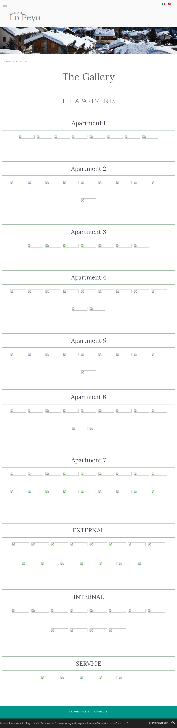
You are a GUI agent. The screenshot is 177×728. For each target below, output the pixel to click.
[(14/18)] (88, 497)
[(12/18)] (53, 497)
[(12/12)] (117, 637)
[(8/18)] (141, 480)
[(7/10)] (123, 188)
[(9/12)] (59, 637)
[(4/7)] (88, 251)
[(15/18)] (106, 497)
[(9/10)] (159, 188)
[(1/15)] (20, 551)
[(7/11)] (123, 297)
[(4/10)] (71, 188)
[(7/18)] (123, 480)
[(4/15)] (78, 551)
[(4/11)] (71, 297)
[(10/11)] (79, 315)
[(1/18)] (18, 480)
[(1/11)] (18, 297)
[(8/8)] (150, 143)
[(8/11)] (141, 297)
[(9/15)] (30, 570)
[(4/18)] (71, 480)
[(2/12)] (40, 617)
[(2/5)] (69, 684)
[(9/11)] (159, 297)
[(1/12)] (20, 617)
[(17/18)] (141, 497)
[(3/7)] (71, 251)
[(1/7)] (35, 251)
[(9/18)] (159, 480)
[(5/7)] (106, 251)
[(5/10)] (88, 188)
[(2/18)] (35, 480)
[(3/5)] (88, 684)
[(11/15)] (69, 570)
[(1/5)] (49, 684)
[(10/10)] (88, 206)
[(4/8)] (79, 143)
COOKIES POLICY (79, 711)
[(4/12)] (78, 617)
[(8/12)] (156, 617)
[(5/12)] (98, 617)
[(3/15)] (59, 551)
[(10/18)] (18, 497)
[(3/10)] (53, 188)
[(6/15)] (117, 551)
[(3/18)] (53, 480)
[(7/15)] (136, 551)
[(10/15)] (49, 570)
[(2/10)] (35, 188)
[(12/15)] (88, 570)
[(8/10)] (141, 188)
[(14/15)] (127, 570)
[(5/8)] (97, 143)
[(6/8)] (115, 143)
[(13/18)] (71, 497)
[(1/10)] (18, 188)
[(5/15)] (98, 551)
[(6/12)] (117, 617)
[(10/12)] (78, 637)
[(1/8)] (26, 143)
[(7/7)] (141, 251)
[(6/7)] (123, 251)
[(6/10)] (106, 188)
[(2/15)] (40, 551)
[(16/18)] (123, 497)
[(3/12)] (59, 617)
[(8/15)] (156, 551)
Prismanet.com (160, 723)
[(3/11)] (53, 297)
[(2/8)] (44, 143)
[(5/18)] (88, 480)
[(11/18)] (35, 497)
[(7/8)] (132, 143)
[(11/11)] (97, 315)
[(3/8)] (62, 143)
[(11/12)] (98, 637)
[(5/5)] (127, 684)
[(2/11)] (35, 297)
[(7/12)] (136, 617)
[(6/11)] (106, 297)
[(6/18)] (106, 480)
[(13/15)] (107, 570)
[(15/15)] (146, 570)
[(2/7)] (53, 251)
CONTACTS (101, 711)
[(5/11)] (88, 297)
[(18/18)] (159, 497)
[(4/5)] (107, 684)
